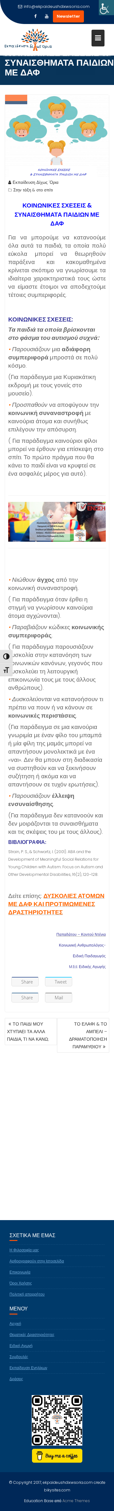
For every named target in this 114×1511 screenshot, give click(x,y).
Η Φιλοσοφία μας (24, 1250)
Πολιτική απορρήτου (27, 1294)
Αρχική (15, 1323)
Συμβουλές (19, 1356)
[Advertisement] (57, 1146)
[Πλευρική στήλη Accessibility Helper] (106, 7)
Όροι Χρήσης (21, 1283)
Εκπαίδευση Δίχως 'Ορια (36, 182)
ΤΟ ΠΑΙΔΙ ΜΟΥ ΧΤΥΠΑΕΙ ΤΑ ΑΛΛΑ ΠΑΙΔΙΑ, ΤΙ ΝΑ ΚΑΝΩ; (28, 1031)
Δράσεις (16, 1379)
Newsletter (68, 16)
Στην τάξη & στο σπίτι (33, 190)
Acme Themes (76, 1500)
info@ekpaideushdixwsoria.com (57, 6)
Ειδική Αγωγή (21, 1345)
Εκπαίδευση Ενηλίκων (28, 1367)
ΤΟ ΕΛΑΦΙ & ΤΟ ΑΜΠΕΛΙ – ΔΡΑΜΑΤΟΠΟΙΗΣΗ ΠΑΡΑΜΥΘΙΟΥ (88, 1035)
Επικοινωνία (20, 1272)
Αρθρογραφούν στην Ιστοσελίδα (37, 1261)
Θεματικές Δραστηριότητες (32, 1334)
